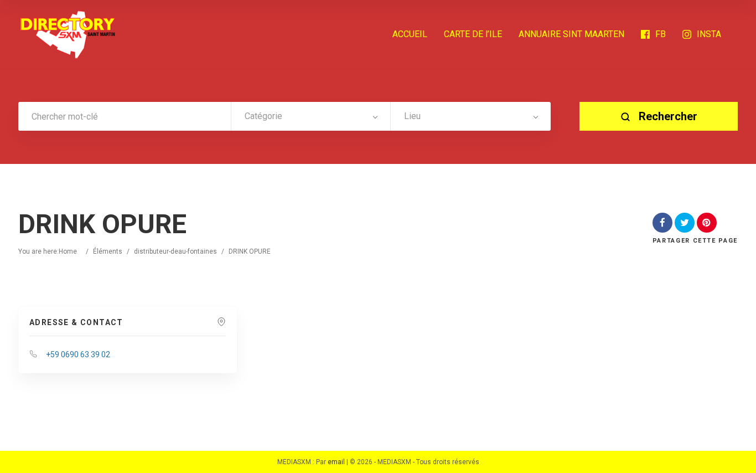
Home (68, 251)
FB (660, 34)
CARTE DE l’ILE (473, 34)
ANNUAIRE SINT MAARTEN (571, 34)
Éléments (107, 251)
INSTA (709, 34)
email (336, 462)
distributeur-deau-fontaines (175, 251)
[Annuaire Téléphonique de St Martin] (68, 34)
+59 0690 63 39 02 (78, 354)
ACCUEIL (409, 34)
